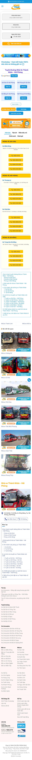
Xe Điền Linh (21, 677)
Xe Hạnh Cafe (21, 680)
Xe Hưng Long (5, 677)
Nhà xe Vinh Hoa (6, 402)
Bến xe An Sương (6, 661)
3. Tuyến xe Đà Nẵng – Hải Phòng (13, 562)
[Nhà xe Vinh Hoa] (16, 390)
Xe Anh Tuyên (21, 675)
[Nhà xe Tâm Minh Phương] (16, 415)
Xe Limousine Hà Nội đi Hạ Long (11, 638)
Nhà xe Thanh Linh (7, 323)
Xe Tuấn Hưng (5, 682)
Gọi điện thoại (11, 519)
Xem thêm (15, 104)
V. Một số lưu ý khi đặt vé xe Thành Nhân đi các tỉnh (15, 576)
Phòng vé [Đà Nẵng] (9, 537)
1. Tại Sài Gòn (7, 547)
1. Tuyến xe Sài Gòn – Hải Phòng (13, 558)
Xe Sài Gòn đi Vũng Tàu (8, 609)
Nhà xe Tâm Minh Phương (9, 426)
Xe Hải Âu (4, 673)
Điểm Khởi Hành (16, 15)
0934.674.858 (16, 164)
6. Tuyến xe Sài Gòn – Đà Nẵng (12, 567)
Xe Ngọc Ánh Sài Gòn (23, 684)
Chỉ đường (24, 519)
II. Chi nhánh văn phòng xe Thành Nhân (14, 544)
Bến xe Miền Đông (6, 650)
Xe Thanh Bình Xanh (23, 659)
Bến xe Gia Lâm (6, 656)
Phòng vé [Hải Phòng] (10, 535)
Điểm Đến (16, 25)
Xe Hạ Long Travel (22, 654)
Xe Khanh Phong (6, 684)
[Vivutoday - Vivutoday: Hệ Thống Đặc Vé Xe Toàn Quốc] (16, 7)
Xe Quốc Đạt (21, 657)
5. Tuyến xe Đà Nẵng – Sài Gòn (12, 565)
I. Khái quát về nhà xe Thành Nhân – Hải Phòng (14, 541)
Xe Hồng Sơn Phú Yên (24, 665)
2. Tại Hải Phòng (8, 549)
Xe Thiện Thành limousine (22, 662)
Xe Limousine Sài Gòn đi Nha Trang (12, 633)
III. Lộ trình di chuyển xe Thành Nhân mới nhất (14, 555)
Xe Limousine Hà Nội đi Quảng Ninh (12, 642)
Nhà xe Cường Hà (6, 353)
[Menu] (2, 6)
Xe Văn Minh (21, 673)
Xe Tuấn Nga (21, 682)
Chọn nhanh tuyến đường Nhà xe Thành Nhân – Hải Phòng (16, 530)
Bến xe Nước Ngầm (7, 663)
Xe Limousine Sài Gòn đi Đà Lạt (10, 628)
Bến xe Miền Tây (6, 665)
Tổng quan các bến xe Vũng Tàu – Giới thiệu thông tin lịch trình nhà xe (14, 595)
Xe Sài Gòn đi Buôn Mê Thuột (10, 607)
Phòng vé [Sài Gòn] (9, 533)
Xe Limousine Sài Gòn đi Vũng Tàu (11, 631)
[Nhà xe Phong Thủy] (16, 464)
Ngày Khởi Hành (16, 34)
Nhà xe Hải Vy (26, 323)
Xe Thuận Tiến (21, 689)
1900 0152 (16, 155)
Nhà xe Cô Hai (5, 377)
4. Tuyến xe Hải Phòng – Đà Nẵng (13, 563)
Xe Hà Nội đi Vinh (6, 621)
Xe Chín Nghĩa (5, 675)
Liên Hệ (3, 703)
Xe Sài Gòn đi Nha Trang (8, 612)
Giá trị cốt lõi (5, 706)
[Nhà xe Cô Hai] (16, 366)
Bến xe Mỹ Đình (6, 658)
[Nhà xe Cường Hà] (16, 342)
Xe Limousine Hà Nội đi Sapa (10, 640)
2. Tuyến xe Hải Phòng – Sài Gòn (13, 560)
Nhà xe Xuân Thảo (6, 451)
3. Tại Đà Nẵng (8, 550)
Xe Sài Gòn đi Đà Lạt (7, 614)
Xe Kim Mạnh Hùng (7, 680)
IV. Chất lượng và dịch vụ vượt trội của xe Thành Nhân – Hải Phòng (14, 571)
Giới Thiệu (7, 701)
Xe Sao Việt (20, 650)
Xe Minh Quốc (5, 691)
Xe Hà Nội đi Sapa (6, 616)
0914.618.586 (16, 169)
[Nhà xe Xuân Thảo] (16, 439)
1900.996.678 (16, 160)
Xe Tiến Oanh (21, 668)
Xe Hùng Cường (22, 687)
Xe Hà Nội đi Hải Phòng (8, 619)
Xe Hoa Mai (20, 652)
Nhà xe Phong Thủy (7, 475)
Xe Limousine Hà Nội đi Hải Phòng (11, 635)
